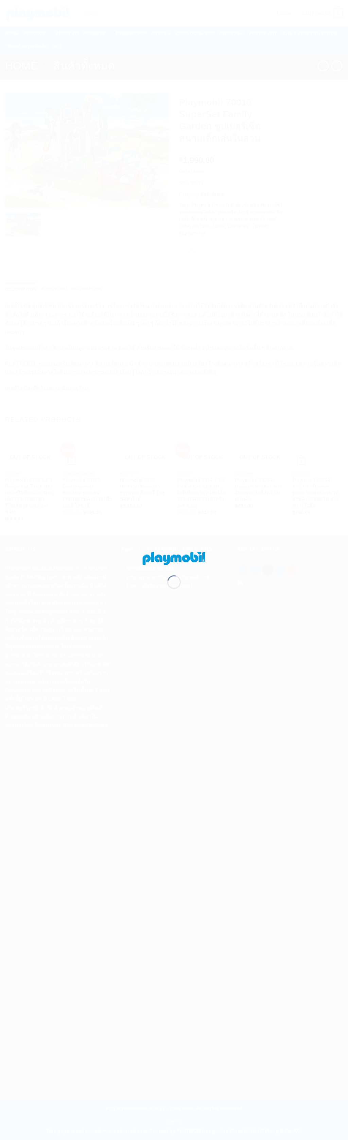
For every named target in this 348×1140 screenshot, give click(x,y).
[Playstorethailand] (174, 558)
